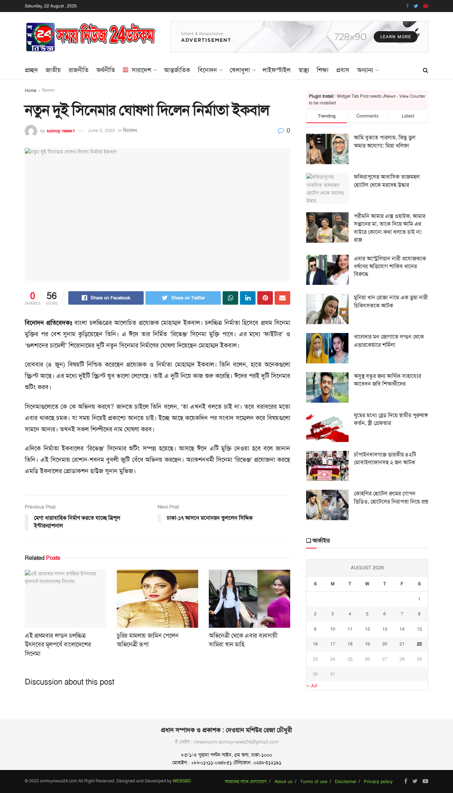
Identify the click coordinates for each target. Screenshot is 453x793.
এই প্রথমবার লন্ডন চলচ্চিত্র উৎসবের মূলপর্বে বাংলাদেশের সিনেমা (58, 644)
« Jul (311, 685)
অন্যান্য (365, 70)
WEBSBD (182, 781)
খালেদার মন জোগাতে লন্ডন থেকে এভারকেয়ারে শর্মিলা (389, 340)
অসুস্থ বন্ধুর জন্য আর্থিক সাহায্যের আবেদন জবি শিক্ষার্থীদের (387, 379)
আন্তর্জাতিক (177, 70)
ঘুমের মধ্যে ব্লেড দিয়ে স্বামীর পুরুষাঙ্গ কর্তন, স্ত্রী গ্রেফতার (391, 419)
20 (384, 644)
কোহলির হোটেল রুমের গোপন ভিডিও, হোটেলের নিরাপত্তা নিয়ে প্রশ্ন (391, 497)
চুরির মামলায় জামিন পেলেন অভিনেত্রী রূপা (147, 640)
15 (419, 629)
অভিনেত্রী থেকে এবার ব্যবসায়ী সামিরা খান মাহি (243, 640)
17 (332, 644)
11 (350, 629)
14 (402, 629)
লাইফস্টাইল (277, 70)
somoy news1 (61, 130)
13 (384, 629)
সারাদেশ (141, 70)
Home (30, 90)
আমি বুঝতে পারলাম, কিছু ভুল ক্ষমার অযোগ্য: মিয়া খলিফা (384, 141)
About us (283, 781)
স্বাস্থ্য (303, 70)
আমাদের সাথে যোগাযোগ (246, 781)
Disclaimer (345, 781)
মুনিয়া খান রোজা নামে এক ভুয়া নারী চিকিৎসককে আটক (391, 301)
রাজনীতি (78, 70)
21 (402, 644)
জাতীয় (53, 70)
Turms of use (313, 781)
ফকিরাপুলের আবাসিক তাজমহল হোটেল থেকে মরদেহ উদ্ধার (387, 180)
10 (332, 629)
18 (350, 644)
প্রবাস (342, 70)
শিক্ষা (322, 70)
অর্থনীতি (105, 70)
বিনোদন (207, 70)
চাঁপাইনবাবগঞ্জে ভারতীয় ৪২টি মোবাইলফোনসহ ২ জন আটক (385, 458)
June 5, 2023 (101, 130)
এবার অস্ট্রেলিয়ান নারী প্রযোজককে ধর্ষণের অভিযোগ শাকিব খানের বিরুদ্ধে (390, 266)
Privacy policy (378, 781)
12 (367, 629)
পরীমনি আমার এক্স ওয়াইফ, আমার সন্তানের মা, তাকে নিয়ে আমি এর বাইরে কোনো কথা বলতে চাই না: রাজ (389, 227)
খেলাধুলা (240, 70)
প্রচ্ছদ (31, 70)
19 (367, 644)
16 (315, 644)
